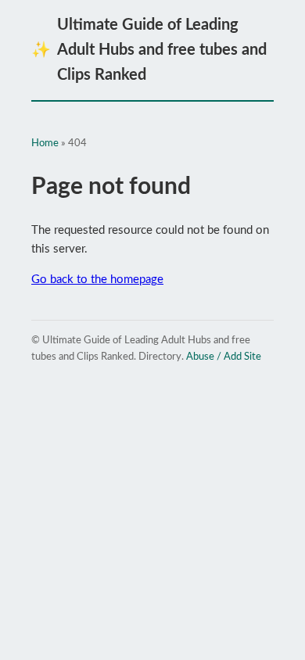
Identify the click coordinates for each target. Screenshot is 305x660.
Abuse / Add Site (223, 357)
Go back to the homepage (97, 279)
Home (45, 143)
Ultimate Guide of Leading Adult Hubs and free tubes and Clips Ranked (149, 50)
